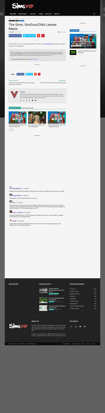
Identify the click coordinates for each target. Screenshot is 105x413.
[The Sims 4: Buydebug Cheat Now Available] (43, 300)
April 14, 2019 (33, 59)
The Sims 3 (73, 296)
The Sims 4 (22, 20)
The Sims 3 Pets (74, 301)
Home (10, 18)
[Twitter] (33, 101)
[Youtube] (36, 101)
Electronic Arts (12, 20)
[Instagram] (27, 101)
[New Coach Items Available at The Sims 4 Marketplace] (37, 117)
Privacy (88, 343)
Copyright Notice (67, 343)
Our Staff (48, 14)
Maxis (17, 20)
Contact (57, 14)
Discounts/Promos (75, 294)
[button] (94, 14)
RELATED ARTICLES (15, 108)
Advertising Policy (76, 343)
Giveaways (72, 298)
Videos (41, 14)
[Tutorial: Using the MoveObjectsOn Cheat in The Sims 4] (43, 290)
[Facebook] (21, 101)
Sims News (13, 14)
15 (65, 32)
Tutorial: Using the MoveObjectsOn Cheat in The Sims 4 (56, 290)
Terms (83, 343)
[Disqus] (37, 163)
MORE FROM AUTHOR (27, 108)
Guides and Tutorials (53, 293)
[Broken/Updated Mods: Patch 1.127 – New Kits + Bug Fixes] (18, 117)
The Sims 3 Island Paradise (77, 306)
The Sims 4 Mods (74, 308)
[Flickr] (24, 101)
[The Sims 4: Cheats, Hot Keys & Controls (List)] (43, 308)
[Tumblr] (30, 101)
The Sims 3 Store (74, 291)
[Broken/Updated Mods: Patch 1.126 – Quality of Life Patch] (57, 117)
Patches (32, 14)
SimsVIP (12, 32)
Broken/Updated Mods (14, 122)
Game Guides (22, 14)
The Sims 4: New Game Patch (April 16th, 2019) (53, 82)
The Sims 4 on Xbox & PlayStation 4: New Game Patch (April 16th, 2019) (22, 83)
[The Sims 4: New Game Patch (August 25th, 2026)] (73, 52)
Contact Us (93, 343)
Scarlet (84, 45)
